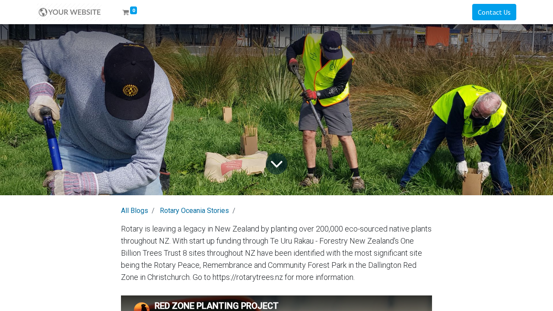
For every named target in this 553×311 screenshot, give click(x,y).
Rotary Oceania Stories (194, 210)
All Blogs (134, 210)
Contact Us (494, 12)
